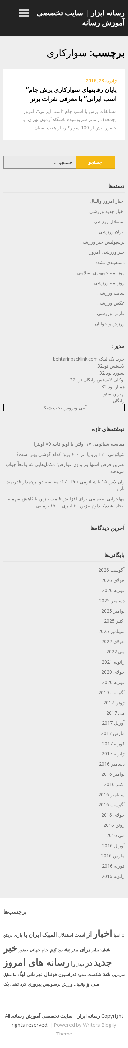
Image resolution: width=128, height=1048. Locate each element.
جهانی (35, 950)
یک (6, 984)
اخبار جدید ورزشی (107, 211)
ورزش (67, 984)
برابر (95, 950)
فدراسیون (67, 974)
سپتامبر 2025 (111, 631)
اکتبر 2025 (114, 621)
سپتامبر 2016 (111, 794)
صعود (82, 974)
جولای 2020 (113, 672)
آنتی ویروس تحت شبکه (64, 408)
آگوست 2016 (111, 804)
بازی (18, 935)
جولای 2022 (113, 641)
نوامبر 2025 (113, 611)
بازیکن (7, 935)
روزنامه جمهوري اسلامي (101, 272)
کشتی (14, 984)
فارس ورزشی (111, 313)
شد (107, 974)
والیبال (79, 984)
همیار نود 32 (113, 386)
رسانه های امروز (36, 962)
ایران (35, 934)
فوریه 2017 (113, 743)
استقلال (65, 935)
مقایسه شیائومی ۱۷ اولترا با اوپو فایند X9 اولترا (79, 444)
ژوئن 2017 (114, 702)
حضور (23, 950)
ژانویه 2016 (113, 876)
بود (60, 949)
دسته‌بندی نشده (110, 262)
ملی (95, 983)
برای (85, 949)
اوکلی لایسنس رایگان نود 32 (97, 380)
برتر (74, 950)
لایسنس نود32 (111, 366)
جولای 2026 (113, 580)
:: (123, 934)
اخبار (102, 933)
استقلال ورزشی (109, 221)
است (80, 934)
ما (14, 974)
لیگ (21, 974)
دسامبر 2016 (112, 764)
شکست (94, 974)
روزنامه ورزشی (109, 282)
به (67, 948)
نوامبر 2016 (113, 774)
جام (45, 950)
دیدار (80, 964)
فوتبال (50, 974)
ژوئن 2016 (114, 825)
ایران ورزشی (112, 231)
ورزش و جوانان (110, 323)
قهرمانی (35, 974)
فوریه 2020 (113, 682)
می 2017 (115, 713)
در (88, 962)
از (89, 934)
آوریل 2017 (113, 723)
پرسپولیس (51, 984)
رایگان (119, 400)
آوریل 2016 (113, 845)
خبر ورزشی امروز (107, 252)
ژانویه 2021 (113, 662)
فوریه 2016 (113, 866)
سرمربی (118, 974)
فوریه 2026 (113, 590)
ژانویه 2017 (113, 753)
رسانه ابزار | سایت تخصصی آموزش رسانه (81, 17)
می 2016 (115, 835)
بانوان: (105, 949)
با (25, 934)
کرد (23, 984)
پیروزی (35, 984)
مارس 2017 (113, 733)
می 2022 (115, 651)
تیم (53, 949)
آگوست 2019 (111, 692)
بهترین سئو (114, 393)
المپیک (49, 934)
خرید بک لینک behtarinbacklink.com (89, 359)
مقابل (7, 974)
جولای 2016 (113, 815)
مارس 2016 (113, 855)
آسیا (117, 935)
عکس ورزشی (111, 303)
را (73, 963)
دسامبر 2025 (112, 600)
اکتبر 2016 (114, 784)
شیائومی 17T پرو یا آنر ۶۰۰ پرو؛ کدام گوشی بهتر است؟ (70, 454)
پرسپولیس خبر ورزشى (102, 242)
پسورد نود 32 (112, 373)
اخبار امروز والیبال (107, 201)
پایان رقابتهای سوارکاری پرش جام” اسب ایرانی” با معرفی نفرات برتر (71, 94)
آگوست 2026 (111, 570)
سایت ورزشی (111, 293)
